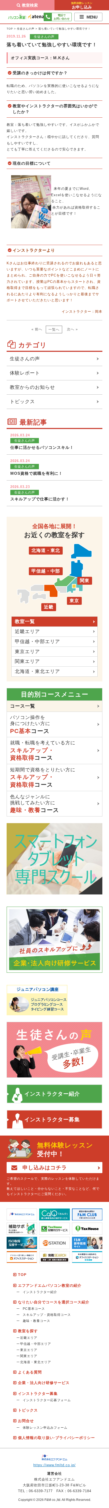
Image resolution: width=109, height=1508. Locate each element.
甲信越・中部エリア (37, 641)
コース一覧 (22, 706)
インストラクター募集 (52, 1119)
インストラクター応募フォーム (47, 1400)
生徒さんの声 (25, 28)
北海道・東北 (45, 550)
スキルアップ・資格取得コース (47, 1315)
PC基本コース (34, 1309)
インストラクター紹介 (52, 1094)
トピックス (22, 401)
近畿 (48, 607)
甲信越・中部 (45, 571)
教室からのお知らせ (32, 387)
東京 (74, 600)
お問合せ (26, 1421)
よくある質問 (30, 1372)
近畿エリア (27, 631)
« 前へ (36, 329)
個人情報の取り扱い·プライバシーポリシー (56, 1438)
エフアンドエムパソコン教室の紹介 (49, 1285)
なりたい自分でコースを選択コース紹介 (53, 1302)
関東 (84, 580)
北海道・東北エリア (37, 671)
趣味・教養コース (36, 1321)
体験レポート (25, 373)
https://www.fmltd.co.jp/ (54, 1465)
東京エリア (27, 651)
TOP (10, 28)
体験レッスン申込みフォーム (45, 1427)
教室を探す (28, 1331)
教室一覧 (25, 621)
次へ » (72, 329)
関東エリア (27, 661)
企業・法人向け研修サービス (44, 1383)
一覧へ (54, 329)
